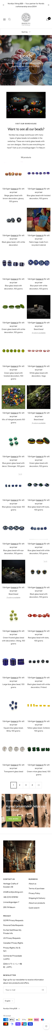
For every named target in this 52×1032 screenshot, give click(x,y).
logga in (14, 188)
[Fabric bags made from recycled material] (38, 220)
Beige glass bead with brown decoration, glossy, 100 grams (13, 198)
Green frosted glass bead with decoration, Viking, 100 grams (13, 640)
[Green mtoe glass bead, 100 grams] (38, 749)
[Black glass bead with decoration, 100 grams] (38, 572)
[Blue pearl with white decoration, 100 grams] (38, 263)
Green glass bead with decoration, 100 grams (38, 464)
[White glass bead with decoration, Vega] (38, 350)
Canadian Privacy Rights (13, 943)
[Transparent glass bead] (13, 749)
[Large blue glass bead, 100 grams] (13, 662)
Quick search (34, 908)
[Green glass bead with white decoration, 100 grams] (13, 307)
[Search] (9, 19)
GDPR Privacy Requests (13, 920)
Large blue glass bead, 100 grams (13, 685)
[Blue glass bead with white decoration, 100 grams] (38, 528)
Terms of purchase (36, 888)
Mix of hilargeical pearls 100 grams (13, 421)
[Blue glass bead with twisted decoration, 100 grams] (38, 173)
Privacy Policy (34, 893)
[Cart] (47, 19)
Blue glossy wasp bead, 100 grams (13, 508)
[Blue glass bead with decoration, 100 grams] (13, 263)
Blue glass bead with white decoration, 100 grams (39, 552)
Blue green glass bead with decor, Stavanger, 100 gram (13, 464)
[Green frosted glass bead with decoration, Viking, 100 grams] (13, 615)
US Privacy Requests (12, 938)
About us (32, 883)
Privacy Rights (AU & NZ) (11, 949)
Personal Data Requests (13, 925)
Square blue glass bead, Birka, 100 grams (13, 729)
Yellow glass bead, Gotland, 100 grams (38, 729)
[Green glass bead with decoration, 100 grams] (38, 441)
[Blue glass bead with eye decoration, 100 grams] (13, 528)
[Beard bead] (38, 307)
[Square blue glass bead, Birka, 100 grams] (13, 705)
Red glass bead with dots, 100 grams (38, 639)
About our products (37, 903)
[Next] (38, 785)
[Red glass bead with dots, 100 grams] (38, 615)
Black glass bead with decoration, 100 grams (38, 595)
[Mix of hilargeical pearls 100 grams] (13, 397)
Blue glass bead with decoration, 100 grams (13, 287)
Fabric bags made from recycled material (38, 243)
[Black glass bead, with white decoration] (13, 220)
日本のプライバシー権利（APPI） (12, 965)
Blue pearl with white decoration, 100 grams (38, 287)
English (7, 1001)
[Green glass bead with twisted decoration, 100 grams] (13, 350)
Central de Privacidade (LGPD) (12, 957)
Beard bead (38, 329)
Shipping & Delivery (37, 898)
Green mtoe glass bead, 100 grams (38, 773)
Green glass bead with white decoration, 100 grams (13, 330)
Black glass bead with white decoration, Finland (38, 685)
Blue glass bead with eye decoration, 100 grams (13, 552)
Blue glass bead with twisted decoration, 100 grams (38, 197)
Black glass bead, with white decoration (13, 243)
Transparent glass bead (13, 771)
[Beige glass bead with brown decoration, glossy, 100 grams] (13, 173)
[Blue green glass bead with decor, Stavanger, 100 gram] (13, 441)
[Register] (43, 990)
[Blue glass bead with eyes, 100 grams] (38, 484)
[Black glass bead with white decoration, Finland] (38, 662)
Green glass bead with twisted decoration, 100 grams (13, 376)
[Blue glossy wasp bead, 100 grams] (13, 484)
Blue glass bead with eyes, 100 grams (39, 508)
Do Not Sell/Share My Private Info (12, 931)
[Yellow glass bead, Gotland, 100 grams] (38, 705)
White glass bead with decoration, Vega (38, 374)
